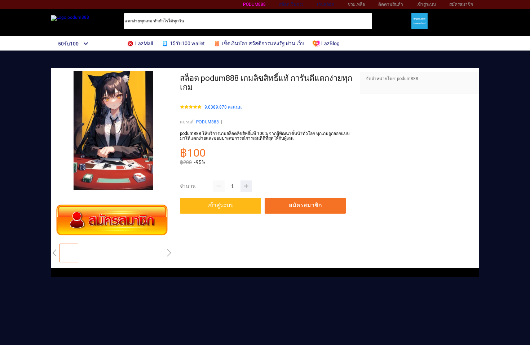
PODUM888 (207, 122)
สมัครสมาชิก (461, 4)
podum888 (254, 4)
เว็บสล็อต (325, 4)
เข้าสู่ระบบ (426, 4)
